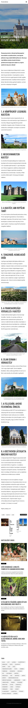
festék (15, 668)
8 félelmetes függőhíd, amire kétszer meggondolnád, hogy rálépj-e (14, 603)
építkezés (21, 691)
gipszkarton (12, 671)
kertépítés (17, 675)
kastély (8, 514)
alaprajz (14, 662)
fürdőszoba (4, 671)
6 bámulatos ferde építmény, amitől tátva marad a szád (18, 526)
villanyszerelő (5, 691)
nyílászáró (19, 682)
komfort (4, 677)
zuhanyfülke (14, 691)
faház (14, 666)
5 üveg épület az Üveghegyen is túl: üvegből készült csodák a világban (10, 528)
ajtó (8, 662)
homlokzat (20, 671)
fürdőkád (22, 668)
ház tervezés (9, 673)
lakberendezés (17, 680)
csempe (3, 666)
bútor (11, 664)
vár (13, 514)
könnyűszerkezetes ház (13, 677)
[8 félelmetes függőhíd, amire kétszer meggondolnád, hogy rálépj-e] (14, 586)
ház (3, 673)
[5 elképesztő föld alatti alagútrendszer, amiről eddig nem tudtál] (14, 622)
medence (13, 682)
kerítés (23, 675)
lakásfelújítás (5, 682)
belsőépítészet (22, 662)
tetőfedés (18, 686)
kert (11, 675)
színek (11, 686)
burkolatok (4, 664)
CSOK (9, 666)
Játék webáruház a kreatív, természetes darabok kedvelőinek (12, 568)
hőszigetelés (5, 675)
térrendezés (4, 689)
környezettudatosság (6, 680)
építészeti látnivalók (6, 693)
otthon (11, 684)
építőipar (15, 693)
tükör (11, 689)
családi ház (17, 664)
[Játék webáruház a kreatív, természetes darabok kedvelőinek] (14, 552)
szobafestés (18, 684)
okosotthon (4, 684)
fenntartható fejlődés (7, 668)
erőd (3, 514)
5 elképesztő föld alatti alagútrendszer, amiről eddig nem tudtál (13, 638)
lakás (24, 680)
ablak (3, 662)
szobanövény (5, 686)
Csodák (4, 33)
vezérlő (16, 689)
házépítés (16, 673)
